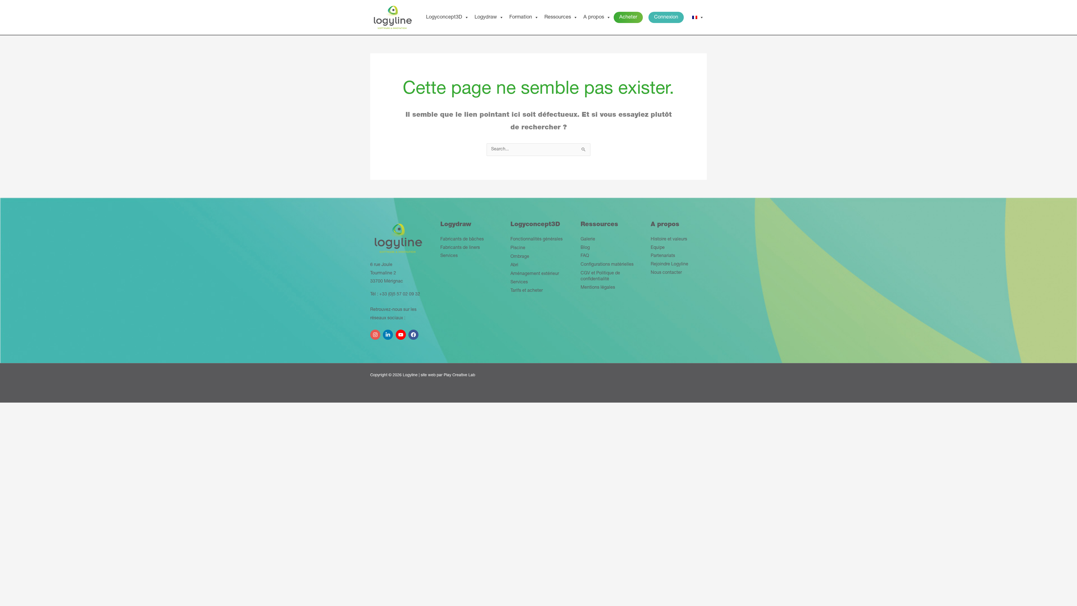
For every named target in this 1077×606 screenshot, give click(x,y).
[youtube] (401, 332)
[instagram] (376, 332)
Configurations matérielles (607, 265)
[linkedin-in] (388, 332)
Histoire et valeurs (669, 239)
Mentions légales (598, 288)
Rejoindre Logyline (669, 264)
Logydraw (486, 17)
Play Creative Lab (459, 375)
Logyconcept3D (444, 17)
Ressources (557, 17)
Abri (514, 265)
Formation (520, 17)
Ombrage (519, 257)
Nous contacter (666, 273)
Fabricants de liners (460, 248)
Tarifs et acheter (526, 291)
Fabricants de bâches (462, 239)
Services (449, 256)
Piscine (517, 248)
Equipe (658, 248)
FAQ (585, 256)
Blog (585, 248)
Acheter (628, 17)
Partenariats (663, 256)
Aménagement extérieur (534, 274)
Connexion (666, 17)
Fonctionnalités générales (536, 239)
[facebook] (414, 332)
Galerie (588, 239)
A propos (593, 17)
